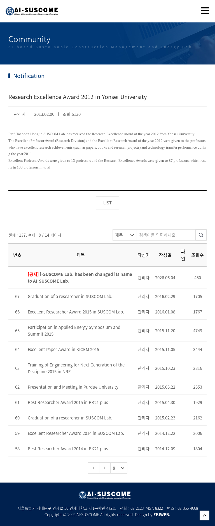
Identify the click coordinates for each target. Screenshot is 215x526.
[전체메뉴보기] (205, 11)
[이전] (93, 468)
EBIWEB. (161, 514)
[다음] (104, 468)
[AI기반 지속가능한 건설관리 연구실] (29, 7)
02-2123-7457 (141, 508)
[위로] (204, 515)
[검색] (201, 235)
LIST (107, 203)
